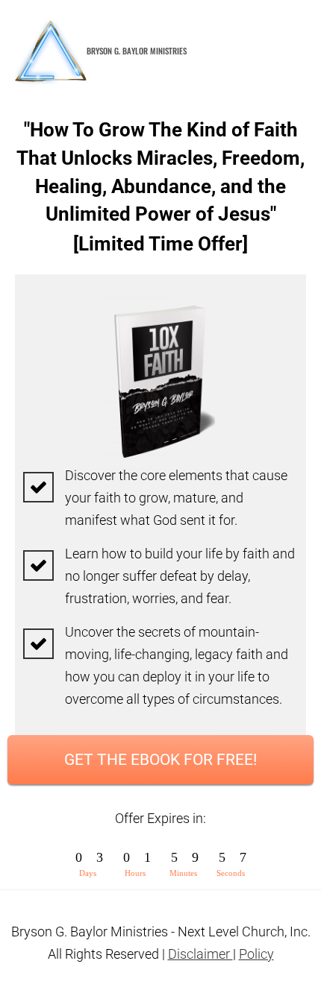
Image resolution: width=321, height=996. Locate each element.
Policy (256, 954)
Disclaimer (200, 954)
